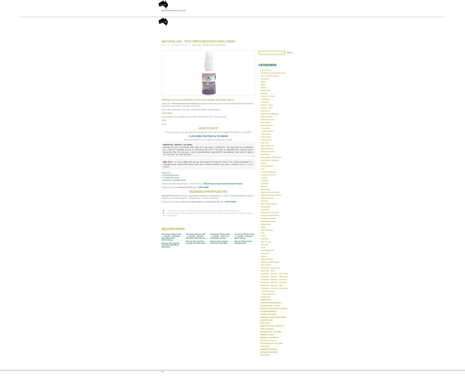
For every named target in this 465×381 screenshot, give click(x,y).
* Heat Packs (265, 154)
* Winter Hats (265, 297)
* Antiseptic (264, 79)
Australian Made (173, 213)
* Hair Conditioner (267, 145)
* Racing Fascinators (268, 221)
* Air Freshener (265, 70)
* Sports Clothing (266, 259)
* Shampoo (264, 239)
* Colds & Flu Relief (267, 96)
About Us (192, 13)
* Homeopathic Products (179, 45)
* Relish (263, 227)
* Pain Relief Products (194, 211)
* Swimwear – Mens (267, 271)
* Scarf (262, 236)
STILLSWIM (264, 346)
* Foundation (265, 128)
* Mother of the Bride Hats (269, 192)
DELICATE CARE (266, 320)
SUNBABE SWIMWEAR (268, 349)
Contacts (273, 13)
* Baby (262, 81)
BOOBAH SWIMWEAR (268, 311)
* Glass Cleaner (266, 140)
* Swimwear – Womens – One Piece (273, 282)
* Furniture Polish (267, 131)
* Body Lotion (265, 90)
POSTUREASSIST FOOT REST (271, 343)
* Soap (262, 247)
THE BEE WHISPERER (268, 352)
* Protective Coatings (268, 218)
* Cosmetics (264, 102)
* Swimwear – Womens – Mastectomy (274, 288)
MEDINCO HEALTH (267, 334)
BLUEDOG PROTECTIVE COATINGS (273, 308)
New (253, 13)
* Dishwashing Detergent (269, 113)
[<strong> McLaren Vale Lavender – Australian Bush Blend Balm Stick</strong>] (172, 237)
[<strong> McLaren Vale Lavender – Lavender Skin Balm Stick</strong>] (196, 236)
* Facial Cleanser (266, 125)
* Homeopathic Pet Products (270, 157)
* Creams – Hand (266, 108)
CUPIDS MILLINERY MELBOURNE (273, 317)
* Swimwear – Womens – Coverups (273, 279)
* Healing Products (267, 151)
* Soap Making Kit (267, 250)
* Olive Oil (264, 201)
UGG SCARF (265, 355)
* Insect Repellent (266, 166)
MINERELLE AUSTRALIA (269, 337)
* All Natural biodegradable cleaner (273, 73)
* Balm (262, 84)
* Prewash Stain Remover (269, 215)
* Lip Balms (264, 180)
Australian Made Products (213, 211)
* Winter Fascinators (267, 294)
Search (233, 13)
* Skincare (264, 244)
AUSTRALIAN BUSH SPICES (271, 303)
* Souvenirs (264, 253)
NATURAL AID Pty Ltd (232, 211)
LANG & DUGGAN (266, 329)
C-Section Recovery (171, 178)
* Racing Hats (265, 224)
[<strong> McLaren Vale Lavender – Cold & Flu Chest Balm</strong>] (220, 236)
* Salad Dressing (266, 230)
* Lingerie (263, 177)
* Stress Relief (265, 265)
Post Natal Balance (170, 216)
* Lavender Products (267, 175)
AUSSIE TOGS (265, 300)
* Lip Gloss (264, 183)
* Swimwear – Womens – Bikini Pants (274, 273)
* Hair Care (264, 143)
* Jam (262, 169)
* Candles (263, 93)
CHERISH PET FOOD (268, 314)
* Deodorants (265, 111)
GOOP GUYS (265, 323)
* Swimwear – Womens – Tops (271, 285)
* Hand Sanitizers (266, 148)
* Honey (263, 163)
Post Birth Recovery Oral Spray (240, 213)
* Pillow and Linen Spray (269, 212)
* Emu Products (266, 116)
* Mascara (263, 186)
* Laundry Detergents (268, 172)
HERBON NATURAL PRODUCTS (272, 326)
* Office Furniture (266, 198)
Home (172, 13)
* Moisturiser (265, 189)
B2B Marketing (171, 22)
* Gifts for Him (265, 137)
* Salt (262, 233)
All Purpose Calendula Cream (174, 180)
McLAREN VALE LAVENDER (270, 332)
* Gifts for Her (265, 134)
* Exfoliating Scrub (267, 119)
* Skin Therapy (265, 241)
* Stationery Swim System (270, 262)
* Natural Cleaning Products (270, 195)
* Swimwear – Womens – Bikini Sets (273, 276)
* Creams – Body (266, 105)
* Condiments (265, 99)
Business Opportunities (293, 14)
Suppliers (213, 13)
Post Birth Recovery (171, 175)
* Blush (263, 87)
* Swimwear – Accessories (270, 268)
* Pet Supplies (265, 207)
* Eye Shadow (265, 122)
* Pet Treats (264, 209)
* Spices (263, 256)
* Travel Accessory (267, 291)
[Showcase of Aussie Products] (163, 371)
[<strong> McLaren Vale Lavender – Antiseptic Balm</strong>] (245, 236)
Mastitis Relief (222, 213)
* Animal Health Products (269, 76)
